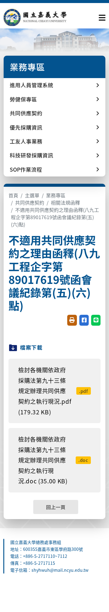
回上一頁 (55, 507)
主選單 (32, 195)
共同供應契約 (29, 202)
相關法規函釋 (65, 202)
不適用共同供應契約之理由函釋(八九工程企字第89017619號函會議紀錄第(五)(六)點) (55, 217)
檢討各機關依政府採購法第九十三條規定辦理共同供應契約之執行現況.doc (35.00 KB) (53, 460)
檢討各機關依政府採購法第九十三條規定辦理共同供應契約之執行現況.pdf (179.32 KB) (53, 391)
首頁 (13, 195)
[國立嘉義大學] (36, 16)
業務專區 (55, 195)
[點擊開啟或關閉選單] (102, 16)
